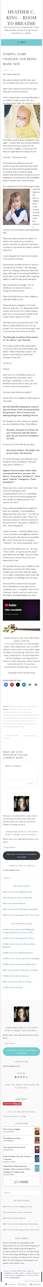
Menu (23, 42)
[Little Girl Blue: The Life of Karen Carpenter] (37, 1161)
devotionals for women (10, 715)
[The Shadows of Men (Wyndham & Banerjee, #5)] (37, 1143)
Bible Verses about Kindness (14, 903)
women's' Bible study (17, 727)
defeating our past (17, 712)
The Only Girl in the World (14, 1147)
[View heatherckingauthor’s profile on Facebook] (16, 1077)
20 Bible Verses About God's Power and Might (21, 958)
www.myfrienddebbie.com (16, 643)
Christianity (7, 712)
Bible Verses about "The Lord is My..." (17, 982)
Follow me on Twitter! (21, 1112)
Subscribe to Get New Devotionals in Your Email (21, 855)
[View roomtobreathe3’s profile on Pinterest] (24, 1077)
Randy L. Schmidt (10, 1162)
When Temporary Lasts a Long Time (17, 898)
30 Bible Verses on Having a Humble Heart (20, 964)
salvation (20, 724)
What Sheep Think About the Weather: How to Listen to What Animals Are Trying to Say (17, 1169)
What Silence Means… (30, 736)
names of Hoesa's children (17, 721)
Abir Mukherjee (9, 1141)
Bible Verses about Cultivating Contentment (20, 909)
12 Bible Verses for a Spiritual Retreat (18, 953)
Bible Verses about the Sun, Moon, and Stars (20, 970)
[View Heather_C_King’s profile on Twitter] (18, 1077)
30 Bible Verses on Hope (12, 987)
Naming (29, 721)
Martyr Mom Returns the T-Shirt (11, 737)
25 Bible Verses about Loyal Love (16, 976)
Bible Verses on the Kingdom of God (17, 892)
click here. (34, 667)
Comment (29, 783)
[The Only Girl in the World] (37, 1152)
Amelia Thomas (9, 1174)
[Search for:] (21, 878)
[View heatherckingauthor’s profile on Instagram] (21, 1077)
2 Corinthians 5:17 (13, 709)
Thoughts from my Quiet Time (26, 706)
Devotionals (27, 712)
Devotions (12, 706)
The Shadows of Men (12, 1138)
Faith (36, 715)
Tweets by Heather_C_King (14, 1116)
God (4, 718)
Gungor (8, 718)
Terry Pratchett (9, 1131)
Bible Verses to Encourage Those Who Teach (21, 915)
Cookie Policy (14, 1277)
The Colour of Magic (12, 1129)
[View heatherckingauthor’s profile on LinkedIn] (27, 1077)
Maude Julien (9, 1150)
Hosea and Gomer (17, 718)
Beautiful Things (25, 709)
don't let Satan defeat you (26, 715)
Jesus (6, 721)
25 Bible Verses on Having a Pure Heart (18, 938)
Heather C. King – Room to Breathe (21, 17)
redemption (13, 724)
